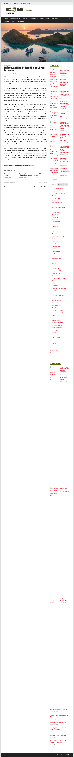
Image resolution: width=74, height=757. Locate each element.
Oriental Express (8, 65)
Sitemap (28, 3)
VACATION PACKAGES (9, 21)
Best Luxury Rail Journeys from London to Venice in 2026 (64, 114)
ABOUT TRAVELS (21, 21)
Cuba (53, 231)
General (54, 249)
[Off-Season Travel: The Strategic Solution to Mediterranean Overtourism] (54, 134)
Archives (60, 185)
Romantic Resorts (56, 305)
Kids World (54, 263)
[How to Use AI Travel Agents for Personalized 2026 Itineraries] (54, 102)
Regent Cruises (56, 293)
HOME (6, 18)
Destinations (55, 234)
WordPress (61, 754)
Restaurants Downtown (58, 295)
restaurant (31, 165)
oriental (21, 165)
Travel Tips (55, 330)
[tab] (53, 184)
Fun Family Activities (57, 246)
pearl (25, 165)
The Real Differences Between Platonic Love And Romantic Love (59, 741)
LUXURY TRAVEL (54, 18)
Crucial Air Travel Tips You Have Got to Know (59, 716)
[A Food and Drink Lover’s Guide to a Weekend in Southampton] (54, 69)
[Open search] (69, 18)
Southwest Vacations (57, 310)
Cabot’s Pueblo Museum (63, 378)
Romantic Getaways (57, 303)
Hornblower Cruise (56, 258)
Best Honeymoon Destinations (56, 199)
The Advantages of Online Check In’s (58, 709)
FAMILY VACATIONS (44, 18)
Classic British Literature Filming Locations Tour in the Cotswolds (64, 160)
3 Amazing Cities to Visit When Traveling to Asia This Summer (59, 728)
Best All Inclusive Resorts (58, 193)
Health (53, 253)
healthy (16, 165)
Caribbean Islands (56, 212)
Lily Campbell (17, 73)
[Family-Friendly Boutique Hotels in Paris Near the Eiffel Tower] (54, 169)
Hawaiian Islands (56, 251)
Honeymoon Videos (57, 256)
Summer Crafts (56, 318)
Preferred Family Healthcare (59, 288)
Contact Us (15, 3)
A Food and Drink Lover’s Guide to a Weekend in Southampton (64, 71)
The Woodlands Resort (57, 325)
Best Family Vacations (57, 196)
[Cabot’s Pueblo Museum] (54, 378)
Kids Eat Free (55, 261)
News (53, 283)
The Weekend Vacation (57, 322)
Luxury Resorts (56, 273)
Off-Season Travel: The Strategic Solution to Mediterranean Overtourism (64, 137)
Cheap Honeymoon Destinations (56, 218)
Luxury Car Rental (56, 271)
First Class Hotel (56, 244)
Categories (53, 185)
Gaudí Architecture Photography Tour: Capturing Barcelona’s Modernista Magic (64, 149)
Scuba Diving (55, 308)
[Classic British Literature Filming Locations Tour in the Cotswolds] (54, 158)
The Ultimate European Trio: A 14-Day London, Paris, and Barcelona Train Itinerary (65, 125)
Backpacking (55, 191)
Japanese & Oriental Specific (39, 174)
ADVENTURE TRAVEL (14, 18)
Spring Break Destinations (58, 313)
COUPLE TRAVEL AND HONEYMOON (29, 18)
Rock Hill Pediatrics (56, 300)
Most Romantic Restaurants (59, 278)
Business (54, 210)
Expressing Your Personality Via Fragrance (25, 174)
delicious (11, 165)
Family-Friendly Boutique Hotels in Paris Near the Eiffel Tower (65, 171)
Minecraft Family (56, 276)
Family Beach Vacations (58, 236)
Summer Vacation (56, 320)
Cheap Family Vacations (58, 215)
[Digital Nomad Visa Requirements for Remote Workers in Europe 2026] (54, 91)
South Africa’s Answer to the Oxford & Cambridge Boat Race (65, 490)
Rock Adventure (56, 298)
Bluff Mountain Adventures (59, 207)
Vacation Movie (56, 337)
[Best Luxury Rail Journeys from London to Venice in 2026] (54, 112)
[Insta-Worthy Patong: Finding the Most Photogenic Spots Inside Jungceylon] (54, 80)
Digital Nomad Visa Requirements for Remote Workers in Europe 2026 (64, 93)
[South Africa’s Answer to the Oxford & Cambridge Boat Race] (54, 488)
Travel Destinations (57, 327)
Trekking (54, 332)
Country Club (55, 226)
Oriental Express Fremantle (8, 174)
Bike (53, 205)
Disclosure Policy (22, 3)
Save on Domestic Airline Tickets (58, 722)
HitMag (68, 754)
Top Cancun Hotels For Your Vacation (64, 599)
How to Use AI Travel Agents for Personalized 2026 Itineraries (64, 104)
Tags (65, 185)
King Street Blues (56, 266)
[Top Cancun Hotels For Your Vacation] (54, 599)
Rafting (54, 290)
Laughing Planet (56, 268)
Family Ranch (55, 241)
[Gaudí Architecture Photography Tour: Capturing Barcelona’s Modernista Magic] (54, 146)
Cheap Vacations (56, 221)
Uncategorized (55, 335)
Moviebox (54, 281)
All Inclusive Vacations (57, 188)
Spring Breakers (56, 315)
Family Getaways (56, 239)
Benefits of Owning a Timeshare (58, 735)
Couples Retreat (56, 229)
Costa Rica (54, 224)
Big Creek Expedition (57, 202)
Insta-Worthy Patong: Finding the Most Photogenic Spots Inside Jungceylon (64, 82)
